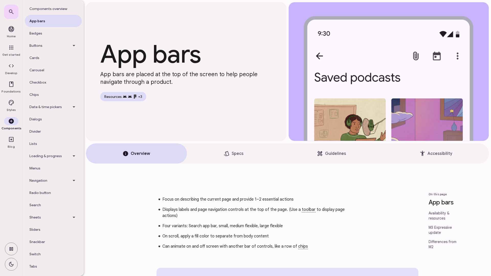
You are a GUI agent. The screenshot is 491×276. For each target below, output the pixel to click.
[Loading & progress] (53, 156)
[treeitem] (53, 9)
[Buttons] (53, 45)
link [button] (145, 200)
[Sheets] (53, 217)
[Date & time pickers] (53, 107)
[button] (11, 69)
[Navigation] (53, 180)
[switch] (11, 249)
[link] (11, 12)
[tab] (136, 153)
